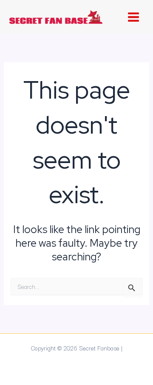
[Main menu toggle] (133, 17)
